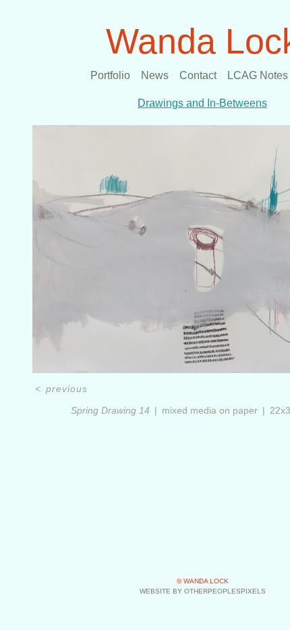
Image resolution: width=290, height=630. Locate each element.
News (155, 75)
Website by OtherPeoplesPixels (203, 591)
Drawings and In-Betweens (202, 103)
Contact (197, 75)
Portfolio (110, 75)
